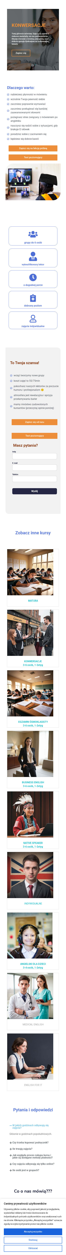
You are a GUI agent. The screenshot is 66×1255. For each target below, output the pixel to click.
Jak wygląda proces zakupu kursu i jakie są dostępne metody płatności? (32, 1156)
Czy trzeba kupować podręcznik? (30, 1142)
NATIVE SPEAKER (33, 843)
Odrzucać (33, 1248)
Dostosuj (33, 1240)
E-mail (14, 463)
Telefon (15, 474)
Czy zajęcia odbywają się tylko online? (33, 1163)
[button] (33, 1126)
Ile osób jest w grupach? (25, 1170)
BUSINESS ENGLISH (33, 782)
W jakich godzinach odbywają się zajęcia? (30, 1126)
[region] (33, 1227)
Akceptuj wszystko (33, 1231)
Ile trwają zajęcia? (22, 1148)
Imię (14, 452)
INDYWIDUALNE (33, 903)
